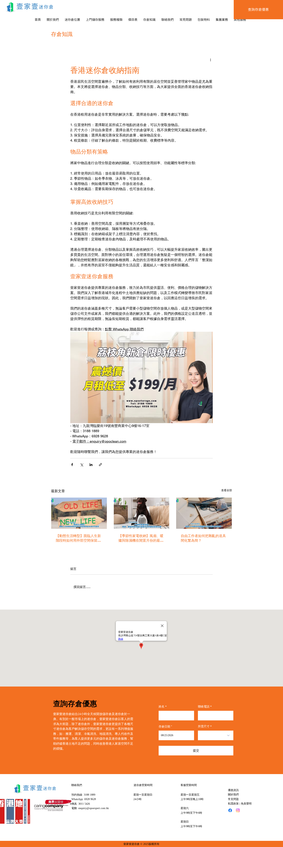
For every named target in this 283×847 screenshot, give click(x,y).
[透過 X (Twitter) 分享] (81, 464)
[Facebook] (230, 810)
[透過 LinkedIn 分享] (91, 464)
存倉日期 (166, 726)
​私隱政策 (233, 803)
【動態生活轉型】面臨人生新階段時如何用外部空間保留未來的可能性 (78, 538)
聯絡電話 (203, 706)
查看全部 (226, 490)
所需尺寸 (203, 726)
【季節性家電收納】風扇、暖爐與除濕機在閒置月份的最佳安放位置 (140, 538)
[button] (72, 19)
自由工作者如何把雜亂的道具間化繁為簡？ (203, 538)
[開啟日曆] (188, 735)
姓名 (161, 706)
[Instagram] (237, 810)
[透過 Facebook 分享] (72, 464)
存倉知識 (62, 34)
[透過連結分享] (100, 464)
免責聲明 (246, 803)
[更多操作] (210, 59)
